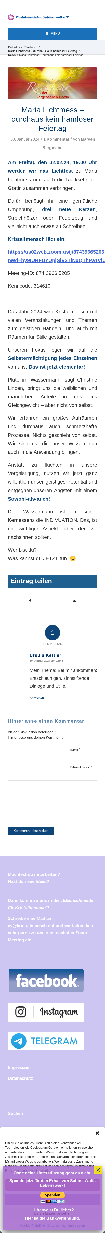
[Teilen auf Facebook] (30, 601)
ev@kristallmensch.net (31, 925)
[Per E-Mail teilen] (75, 601)
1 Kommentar (56, 139)
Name (75, 750)
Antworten (37, 697)
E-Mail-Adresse (81, 767)
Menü (55, 33)
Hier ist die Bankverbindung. (52, 1218)
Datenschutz (20, 1078)
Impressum (19, 1067)
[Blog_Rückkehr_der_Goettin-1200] (52, 83)
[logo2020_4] (40, 17)
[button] (97, 1133)
